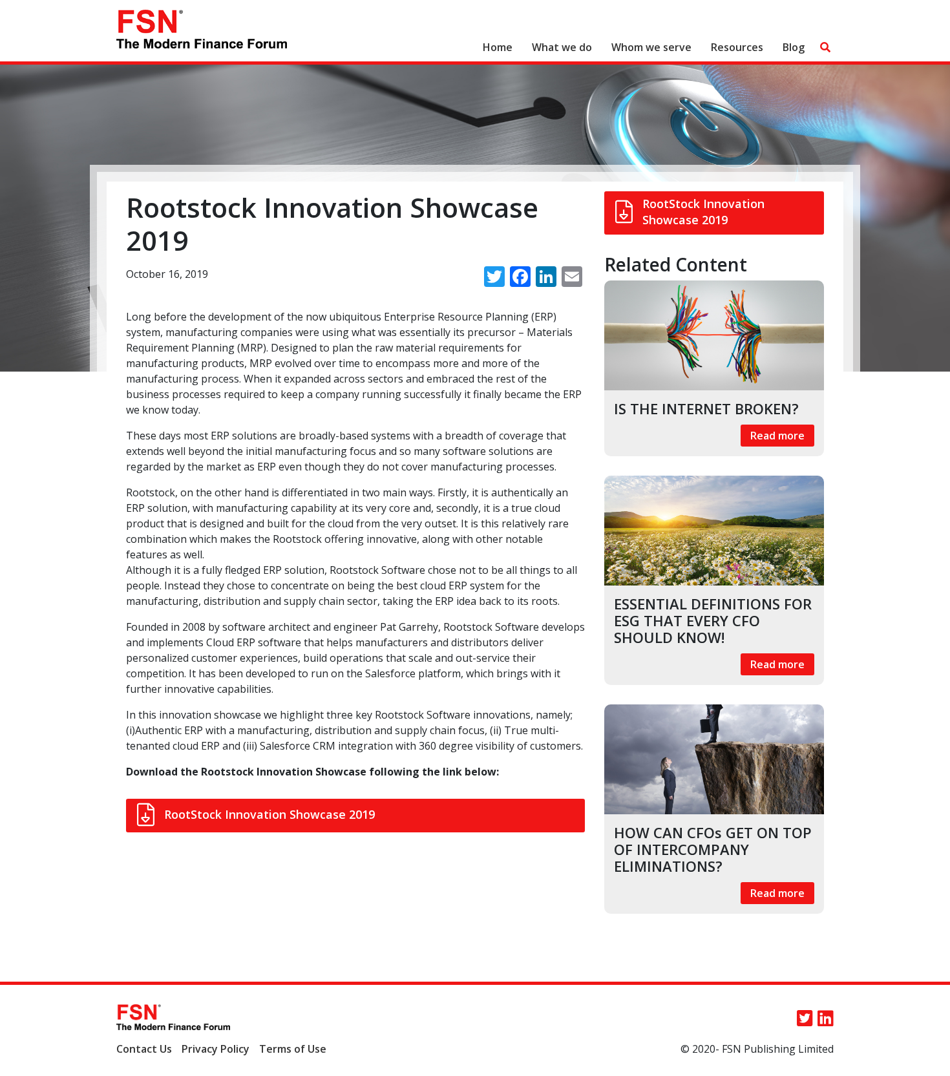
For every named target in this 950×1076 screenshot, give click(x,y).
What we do (562, 47)
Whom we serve (651, 47)
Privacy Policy (215, 1049)
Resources (737, 47)
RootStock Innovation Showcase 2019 (269, 814)
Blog (794, 47)
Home (497, 47)
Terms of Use (292, 1049)
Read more (777, 435)
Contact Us (144, 1049)
